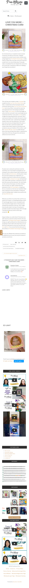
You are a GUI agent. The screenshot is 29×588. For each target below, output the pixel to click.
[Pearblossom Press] (14, 3)
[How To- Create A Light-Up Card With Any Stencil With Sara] (14, 405)
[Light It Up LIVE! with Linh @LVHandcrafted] (14, 380)
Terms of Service (8, 455)
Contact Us (7, 458)
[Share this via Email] (25, 242)
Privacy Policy (8, 456)
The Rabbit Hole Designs (17, 58)
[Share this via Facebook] (15, 242)
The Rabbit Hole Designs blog (16, 228)
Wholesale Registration (10, 453)
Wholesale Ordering (20, 576)
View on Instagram (15, 517)
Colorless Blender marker (10, 129)
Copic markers (11, 111)
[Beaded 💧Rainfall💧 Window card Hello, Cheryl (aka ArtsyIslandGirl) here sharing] (14, 510)
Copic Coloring (13, 244)
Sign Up (1, 232)
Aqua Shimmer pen (8, 193)
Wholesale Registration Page (19, 573)
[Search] (15, 11)
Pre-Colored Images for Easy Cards (10, 253)
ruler (20, 114)
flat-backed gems (14, 187)
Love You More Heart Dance (17, 103)
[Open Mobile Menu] (26, 2)
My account (7, 450)
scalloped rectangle (14, 178)
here (3, 227)
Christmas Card (5, 244)
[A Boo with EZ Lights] (14, 417)
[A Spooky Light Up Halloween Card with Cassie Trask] (14, 392)
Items (11, 16)
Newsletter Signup (9, 452)
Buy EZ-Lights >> (19, 361)
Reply (24, 266)
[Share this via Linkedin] (19, 242)
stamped (21, 101)
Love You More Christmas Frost (9, 246)
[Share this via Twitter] (22, 242)
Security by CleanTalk (17, 581)
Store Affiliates (7, 573)
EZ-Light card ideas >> (8, 361)
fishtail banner (13, 174)
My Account (18, 16)
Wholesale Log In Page (9, 576)
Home (7, 568)
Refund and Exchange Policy (19, 571)
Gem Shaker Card (22, 255)
